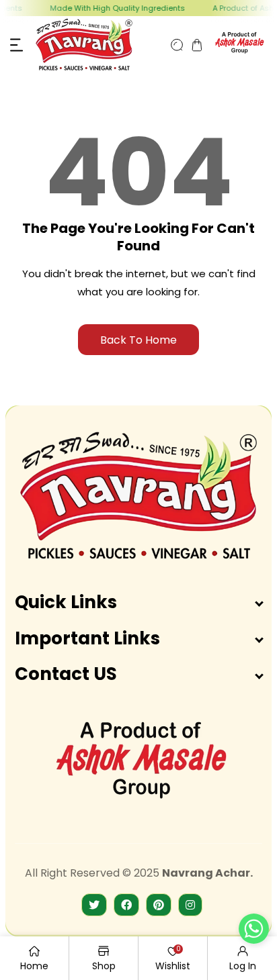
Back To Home (138, 340)
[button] (17, 45)
